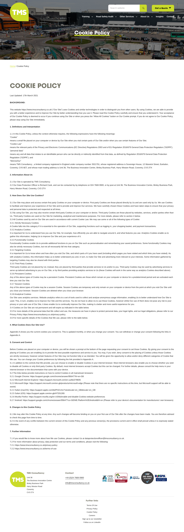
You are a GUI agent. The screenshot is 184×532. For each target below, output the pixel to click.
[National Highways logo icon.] (134, 478)
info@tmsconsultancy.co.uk (77, 483)
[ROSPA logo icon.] (160, 478)
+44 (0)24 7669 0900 (74, 478)
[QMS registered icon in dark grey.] (147, 478)
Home (12, 66)
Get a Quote (161, 8)
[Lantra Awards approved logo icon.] (121, 478)
